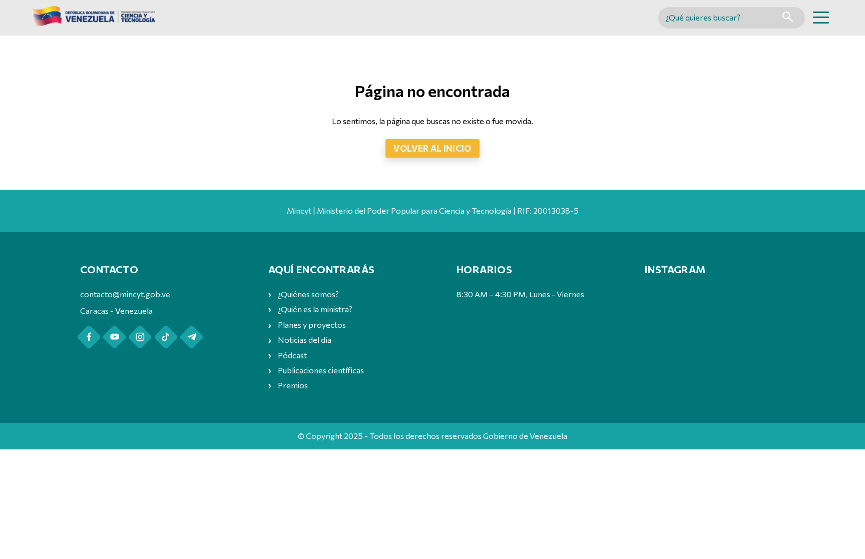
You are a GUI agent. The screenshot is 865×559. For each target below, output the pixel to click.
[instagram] (140, 337)
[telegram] (191, 337)
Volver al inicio (432, 148)
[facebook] (89, 337)
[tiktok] (166, 337)
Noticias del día (304, 339)
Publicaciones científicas (321, 370)
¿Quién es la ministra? (315, 309)
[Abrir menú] (821, 18)
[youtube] (114, 337)
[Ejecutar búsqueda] (787, 18)
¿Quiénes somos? (308, 294)
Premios (293, 385)
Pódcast (292, 355)
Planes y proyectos (312, 324)
